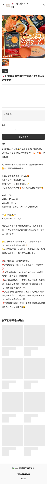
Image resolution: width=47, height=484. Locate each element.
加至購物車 (23, 137)
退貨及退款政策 (25, 474)
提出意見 (23, 479)
